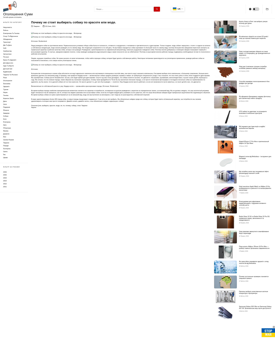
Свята (5, 151)
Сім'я (5, 104)
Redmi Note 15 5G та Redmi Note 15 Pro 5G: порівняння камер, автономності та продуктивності (254, 218)
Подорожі (6, 107)
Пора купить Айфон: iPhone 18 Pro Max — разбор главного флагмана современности (254, 247)
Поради (6, 145)
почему (68, 105)
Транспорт (7, 42)
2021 (5, 187)
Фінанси (6, 110)
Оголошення (7, 80)
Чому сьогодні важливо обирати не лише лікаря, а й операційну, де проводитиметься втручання (254, 53)
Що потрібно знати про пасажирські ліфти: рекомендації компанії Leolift (254, 172)
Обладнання (7, 39)
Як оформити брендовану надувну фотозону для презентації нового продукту (255, 97)
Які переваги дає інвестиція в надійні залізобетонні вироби (252, 127)
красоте (52, 105)
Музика (5, 131)
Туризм (5, 89)
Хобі (4, 48)
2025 (5, 175)
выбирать (45, 105)
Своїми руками (8, 140)
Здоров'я (6, 86)
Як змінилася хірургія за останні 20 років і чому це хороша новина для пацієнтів (253, 37)
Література (7, 128)
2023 (5, 181)
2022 (5, 184)
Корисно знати (8, 98)
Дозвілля (6, 134)
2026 (5, 172)
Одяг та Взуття (8, 66)
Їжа (4, 154)
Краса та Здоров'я (9, 60)
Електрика (6, 122)
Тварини (6, 143)
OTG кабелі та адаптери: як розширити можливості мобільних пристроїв (253, 112)
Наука (5, 92)
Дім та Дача (7, 45)
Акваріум (6, 113)
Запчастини (7, 54)
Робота (5, 30)
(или (39, 105)
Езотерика (6, 148)
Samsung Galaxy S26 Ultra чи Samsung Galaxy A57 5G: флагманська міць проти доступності (255, 307)
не (61, 105)
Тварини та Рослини (10, 75)
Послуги (6, 57)
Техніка (5, 95)
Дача (5, 101)
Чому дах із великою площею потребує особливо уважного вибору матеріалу (253, 67)
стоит (79, 105)
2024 (5, 178)
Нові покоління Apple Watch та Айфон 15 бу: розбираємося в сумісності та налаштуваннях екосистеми (255, 188)
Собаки (5, 116)
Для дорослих (8, 63)
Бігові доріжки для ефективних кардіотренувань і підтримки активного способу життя (252, 203)
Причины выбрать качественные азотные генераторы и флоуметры (253, 292)
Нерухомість (7, 27)
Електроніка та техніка (11, 33)
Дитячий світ (7, 69)
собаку (74, 105)
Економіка (6, 83)
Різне (5, 77)
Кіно (4, 137)
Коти (4, 119)
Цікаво (5, 157)
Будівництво (7, 72)
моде (58, 105)
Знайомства (7, 51)
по (64, 105)
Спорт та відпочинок (10, 36)
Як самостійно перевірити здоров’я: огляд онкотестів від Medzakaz (253, 262)
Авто (4, 125)
